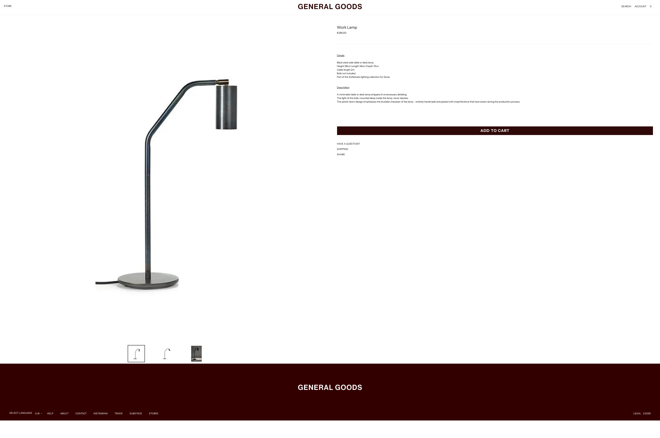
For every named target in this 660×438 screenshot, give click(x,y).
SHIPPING (342, 149)
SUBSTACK (136, 413)
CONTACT (81, 413)
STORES (153, 413)
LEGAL (637, 413)
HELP (50, 413)
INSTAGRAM (101, 413)
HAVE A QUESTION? (348, 143)
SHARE (341, 154)
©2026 (647, 413)
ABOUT (64, 413)
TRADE (118, 413)
